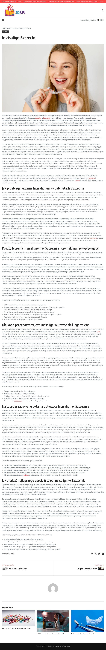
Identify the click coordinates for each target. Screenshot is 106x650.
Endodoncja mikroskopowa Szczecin (83, 634)
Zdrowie (15, 28)
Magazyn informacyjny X (63, 646)
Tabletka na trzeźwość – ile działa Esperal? (50, 634)
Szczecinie (46, 118)
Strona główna (6, 28)
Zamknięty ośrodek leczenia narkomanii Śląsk (16, 628)
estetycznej (18, 401)
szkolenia (92, 178)
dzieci (98, 331)
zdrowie (77, 180)
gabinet (26, 475)
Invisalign (38, 118)
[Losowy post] (98, 20)
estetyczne (93, 238)
